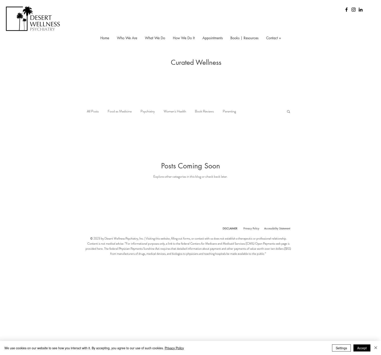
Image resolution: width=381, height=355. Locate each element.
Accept (362, 348)
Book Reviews (204, 111)
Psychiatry (147, 111)
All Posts (93, 111)
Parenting (229, 111)
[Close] (375, 347)
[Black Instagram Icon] (353, 9)
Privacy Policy (174, 348)
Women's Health (175, 111)
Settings (341, 348)
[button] (288, 112)
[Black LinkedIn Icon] (360, 9)
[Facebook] (346, 9)
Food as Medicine (120, 111)
